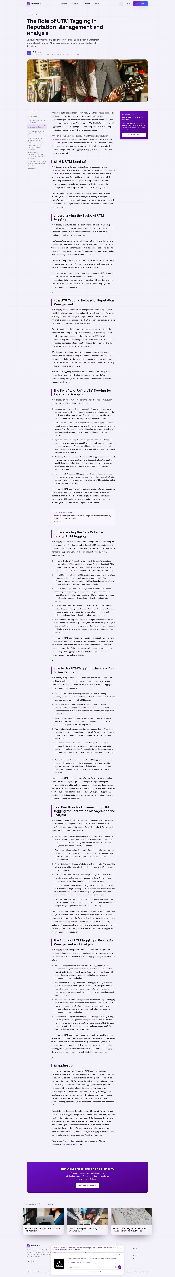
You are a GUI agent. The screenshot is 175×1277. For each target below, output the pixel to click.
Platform (64, 4)
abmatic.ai (98, 1272)
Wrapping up (32, 169)
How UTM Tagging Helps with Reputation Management (36, 127)
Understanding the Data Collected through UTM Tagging (35, 140)
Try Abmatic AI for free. (72, 1144)
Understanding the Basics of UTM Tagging (36, 121)
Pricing (97, 4)
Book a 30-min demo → (87, 1185)
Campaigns (75, 4)
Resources (87, 4)
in (28, 1261)
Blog (28, 15)
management (57, 139)
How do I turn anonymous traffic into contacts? (103, 1258)
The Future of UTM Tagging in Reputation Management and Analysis (37, 163)
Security (135, 1255)
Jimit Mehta (37, 52)
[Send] (119, 1267)
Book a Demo (140, 4)
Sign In (128, 4)
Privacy (135, 1259)
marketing (55, 170)
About (135, 1248)
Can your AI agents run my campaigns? (80, 1262)
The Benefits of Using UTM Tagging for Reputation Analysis (36, 133)
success (105, 446)
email (92, 248)
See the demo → (59, 522)
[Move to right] (116, 1254)
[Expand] (119, 1254)
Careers (135, 1252)
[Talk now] (115, 1267)
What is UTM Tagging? (34, 117)
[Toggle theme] (121, 4)
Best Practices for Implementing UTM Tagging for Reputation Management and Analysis (36, 155)
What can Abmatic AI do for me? (77, 1258)
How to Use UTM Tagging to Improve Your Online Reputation (36, 147)
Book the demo (134, 135)
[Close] (121, 1249)
